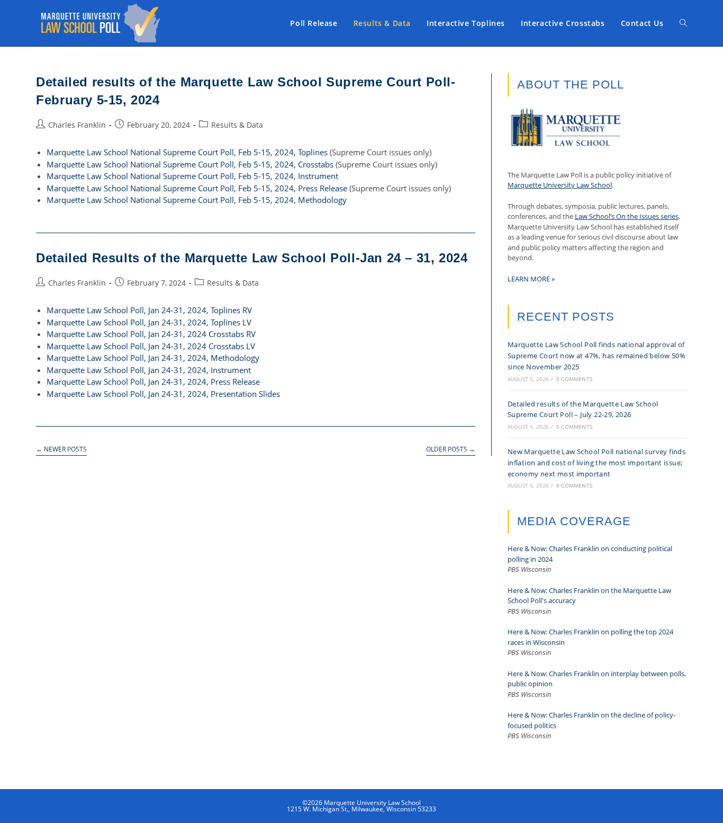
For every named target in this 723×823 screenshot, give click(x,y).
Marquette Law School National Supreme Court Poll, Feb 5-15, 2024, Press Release (197, 188)
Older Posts (450, 450)
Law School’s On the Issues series (627, 216)
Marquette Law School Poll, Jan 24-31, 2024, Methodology (153, 357)
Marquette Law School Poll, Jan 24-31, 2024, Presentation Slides (163, 393)
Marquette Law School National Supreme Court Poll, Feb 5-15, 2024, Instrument (192, 176)
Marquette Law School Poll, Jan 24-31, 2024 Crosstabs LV (151, 346)
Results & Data (237, 125)
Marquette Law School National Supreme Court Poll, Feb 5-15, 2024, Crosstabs (190, 164)
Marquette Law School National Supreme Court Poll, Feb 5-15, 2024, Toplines (187, 152)
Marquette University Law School (560, 185)
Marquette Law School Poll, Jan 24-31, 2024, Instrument (149, 370)
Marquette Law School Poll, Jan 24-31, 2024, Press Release (153, 381)
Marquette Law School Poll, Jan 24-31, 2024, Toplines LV (149, 322)
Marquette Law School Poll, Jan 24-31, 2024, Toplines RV (149, 310)
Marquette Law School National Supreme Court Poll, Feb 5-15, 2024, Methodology (197, 199)
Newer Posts (61, 450)
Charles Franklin (77, 125)
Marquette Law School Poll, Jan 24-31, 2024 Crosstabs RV (151, 334)
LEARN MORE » (531, 279)
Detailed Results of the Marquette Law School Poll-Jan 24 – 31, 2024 (251, 258)
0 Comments (574, 379)
